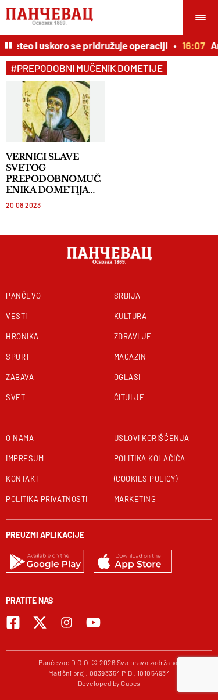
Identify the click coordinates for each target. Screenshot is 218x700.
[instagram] (66, 622)
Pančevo (23, 295)
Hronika (22, 336)
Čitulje (129, 397)
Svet (15, 397)
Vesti (16, 316)
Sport (18, 356)
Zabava (20, 377)
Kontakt (23, 478)
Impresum (25, 458)
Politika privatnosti (47, 499)
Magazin (130, 356)
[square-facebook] (13, 622)
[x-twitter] (40, 622)
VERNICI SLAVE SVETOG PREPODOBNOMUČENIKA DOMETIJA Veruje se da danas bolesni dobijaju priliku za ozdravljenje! (55, 173)
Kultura (130, 316)
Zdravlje (133, 336)
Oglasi (127, 377)
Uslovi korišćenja (152, 438)
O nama (20, 438)
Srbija (127, 295)
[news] (55, 111)
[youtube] (93, 622)
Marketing (135, 499)
